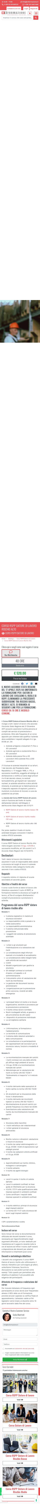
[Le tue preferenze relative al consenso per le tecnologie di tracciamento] (36, 1500)
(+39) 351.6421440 (31, 4)
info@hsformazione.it (30, 2)
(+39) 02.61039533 (11, 4)
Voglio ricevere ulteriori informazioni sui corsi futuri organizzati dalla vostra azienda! (19, 1354)
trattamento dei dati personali (24, 1348)
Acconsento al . (19, 1348)
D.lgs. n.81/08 (27, 846)
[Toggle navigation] (36, 13)
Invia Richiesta (19, 1359)
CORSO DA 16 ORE (10, 710)
